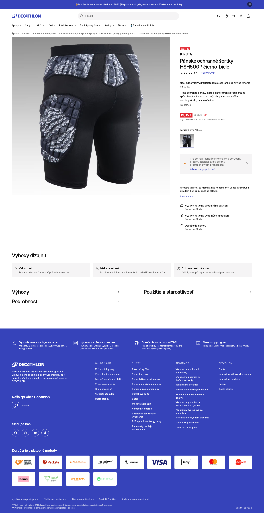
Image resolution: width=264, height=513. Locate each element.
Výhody (20, 292)
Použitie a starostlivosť (169, 292)
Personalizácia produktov (145, 389)
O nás (222, 369)
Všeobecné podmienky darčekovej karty (188, 378)
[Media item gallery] (91, 116)
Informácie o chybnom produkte (192, 417)
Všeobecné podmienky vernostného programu (188, 404)
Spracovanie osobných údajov (192, 389)
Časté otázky (102, 398)
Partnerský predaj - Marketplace (142, 428)
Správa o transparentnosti (135, 499)
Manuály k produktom (187, 422)
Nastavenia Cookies (83, 499)
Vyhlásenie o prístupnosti (25, 499)
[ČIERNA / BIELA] (187, 141)
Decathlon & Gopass (186, 427)
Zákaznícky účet (140, 369)
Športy (15, 25)
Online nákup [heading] (103, 363)
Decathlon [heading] (225, 363)
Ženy (28, 25)
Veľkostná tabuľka (105, 394)
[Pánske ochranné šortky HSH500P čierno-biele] (91, 116)
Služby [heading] (136, 363)
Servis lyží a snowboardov (146, 379)
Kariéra (222, 384)
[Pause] (249, 4)
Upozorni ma (187, 196)
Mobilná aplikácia (141, 403)
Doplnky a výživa (89, 25)
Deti (51, 25)
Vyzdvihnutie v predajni (107, 374)
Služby (108, 25)
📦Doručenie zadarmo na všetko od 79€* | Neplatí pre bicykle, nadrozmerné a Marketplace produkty (129, 4)
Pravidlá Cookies (108, 499)
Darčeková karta (140, 394)
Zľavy (121, 25)
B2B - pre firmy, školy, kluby (146, 421)
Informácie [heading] (182, 363)
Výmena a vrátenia (105, 384)
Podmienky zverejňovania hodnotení (189, 411)
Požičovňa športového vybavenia (144, 415)
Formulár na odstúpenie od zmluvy (190, 396)
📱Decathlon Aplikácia (142, 25)
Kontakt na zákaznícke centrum (235, 374)
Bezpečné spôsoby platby (109, 379)
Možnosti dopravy (104, 369)
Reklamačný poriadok (187, 384)
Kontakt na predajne (229, 379)
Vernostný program (142, 408)
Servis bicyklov (140, 374)
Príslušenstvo (66, 25)
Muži (40, 25)
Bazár (135, 398)
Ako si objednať (103, 389)
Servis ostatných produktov (146, 384)
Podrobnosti (25, 301)
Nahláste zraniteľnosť (55, 499)
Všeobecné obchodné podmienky (187, 371)
